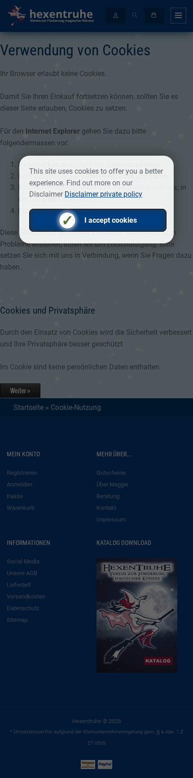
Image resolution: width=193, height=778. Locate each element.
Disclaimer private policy (103, 194)
